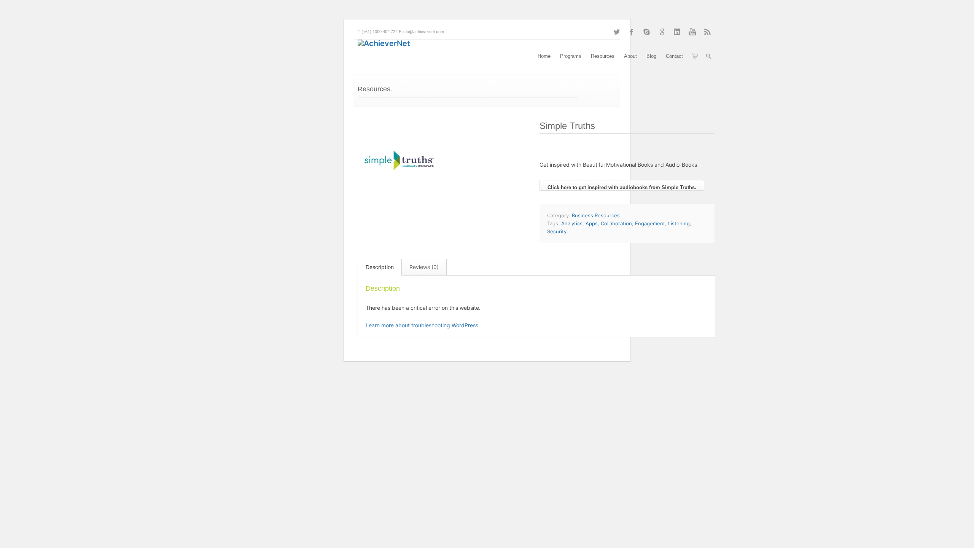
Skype (646, 32)
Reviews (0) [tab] (424, 267)
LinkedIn (677, 32)
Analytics (571, 223)
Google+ (662, 32)
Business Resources (596, 215)
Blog (651, 56)
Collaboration (616, 223)
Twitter (616, 32)
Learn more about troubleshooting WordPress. (423, 325)
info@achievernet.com (423, 31)
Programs (570, 56)
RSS (707, 32)
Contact (674, 56)
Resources (602, 56)
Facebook (631, 32)
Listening (679, 223)
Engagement (650, 223)
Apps (592, 223)
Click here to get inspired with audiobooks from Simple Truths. (621, 187)
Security (557, 231)
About (630, 56)
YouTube (692, 32)
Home (544, 56)
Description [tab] (380, 267)
